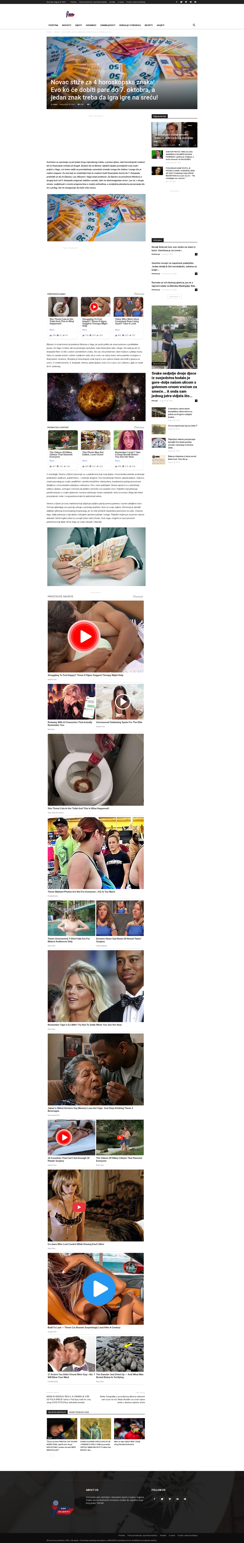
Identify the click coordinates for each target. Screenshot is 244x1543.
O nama (121, 2)
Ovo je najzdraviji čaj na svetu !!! (182, 426)
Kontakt (112, 2)
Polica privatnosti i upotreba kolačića (93, 2)
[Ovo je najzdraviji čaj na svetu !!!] (159, 429)
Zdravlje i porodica (130, 25)
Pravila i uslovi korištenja (136, 2)
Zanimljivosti (107, 25)
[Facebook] (177, 2)
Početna (73, 2)
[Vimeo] (186, 2)
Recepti (149, 25)
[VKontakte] (191, 2)
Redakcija (156, 254)
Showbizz (91, 25)
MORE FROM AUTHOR (79, 1412)
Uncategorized (159, 364)
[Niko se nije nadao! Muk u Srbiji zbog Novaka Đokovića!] (129, 1428)
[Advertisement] (95, 137)
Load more (173, 296)
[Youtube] (195, 2)
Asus (55, 104)
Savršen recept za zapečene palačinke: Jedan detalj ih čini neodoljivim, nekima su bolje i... (174, 266)
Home (49, 32)
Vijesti (78, 25)
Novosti (66, 25)
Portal (156, 145)
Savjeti (160, 25)
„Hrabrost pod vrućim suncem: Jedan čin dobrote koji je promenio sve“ (173, 138)
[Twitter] (181, 2)
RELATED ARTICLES (57, 1412)
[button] (194, 25)
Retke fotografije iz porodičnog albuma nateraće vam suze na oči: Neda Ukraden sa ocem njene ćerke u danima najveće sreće (122, 1399)
